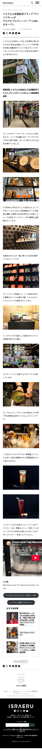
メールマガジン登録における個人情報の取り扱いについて (20, 729)
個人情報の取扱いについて (28, 717)
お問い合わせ (16, 717)
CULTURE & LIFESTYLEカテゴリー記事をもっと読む (21, 595)
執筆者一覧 (28, 715)
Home (6, 691)
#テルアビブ (23, 661)
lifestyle (16, 691)
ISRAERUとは (20, 715)
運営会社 (13, 715)
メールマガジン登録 (21, 721)
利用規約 (9, 717)
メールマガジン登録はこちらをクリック (21, 602)
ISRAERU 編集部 (10, 29)
